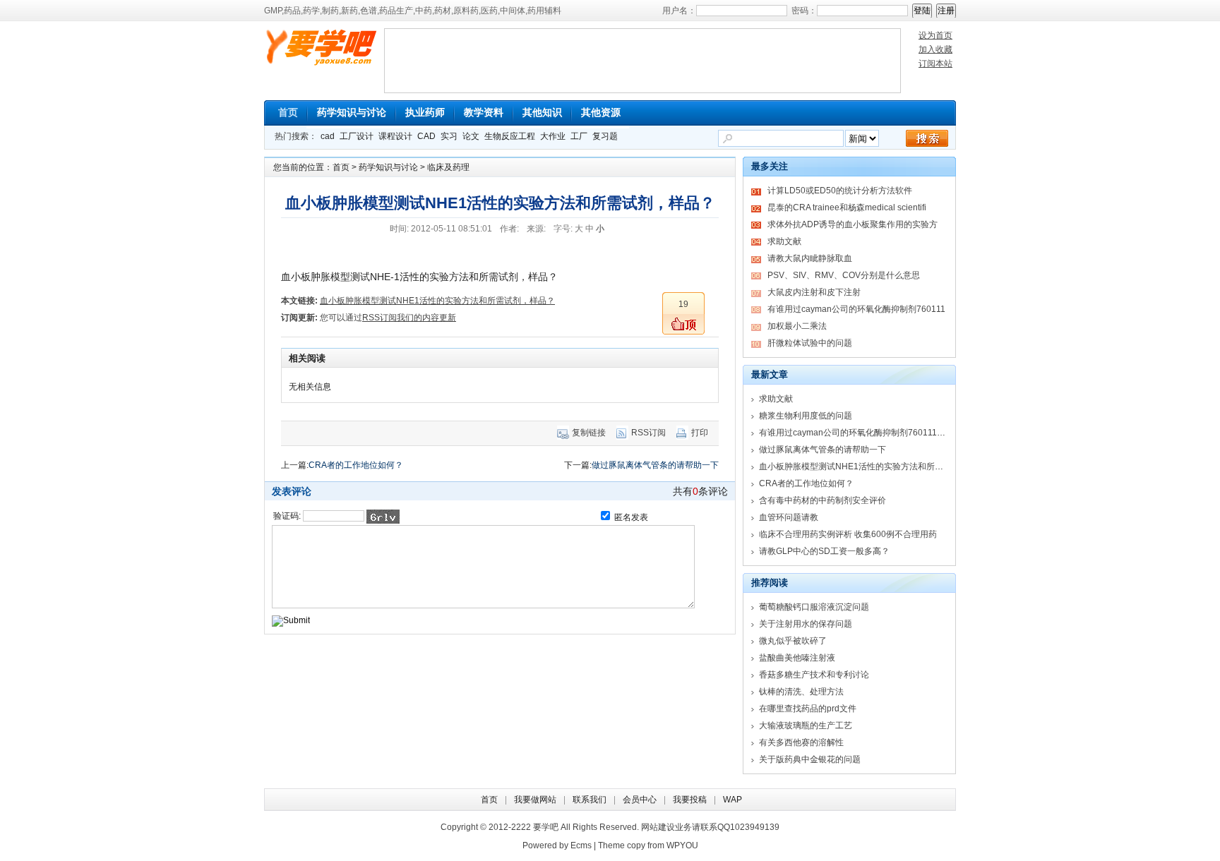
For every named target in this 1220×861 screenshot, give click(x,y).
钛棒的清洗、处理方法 (801, 692)
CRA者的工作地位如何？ (356, 465)
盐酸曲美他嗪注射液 (797, 658)
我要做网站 (535, 800)
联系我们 (589, 800)
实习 (449, 136)
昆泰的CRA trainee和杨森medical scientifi (846, 207)
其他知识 (542, 112)
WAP (732, 800)
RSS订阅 (648, 433)
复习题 (605, 136)
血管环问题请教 (788, 517)
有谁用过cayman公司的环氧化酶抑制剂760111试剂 (856, 433)
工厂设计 (356, 136)
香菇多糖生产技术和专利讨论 (814, 675)
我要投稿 (690, 800)
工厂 (578, 136)
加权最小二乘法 (797, 326)
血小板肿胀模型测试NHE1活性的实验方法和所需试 (855, 466)
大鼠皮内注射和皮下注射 (814, 292)
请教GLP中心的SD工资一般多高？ (824, 551)
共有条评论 (700, 491)
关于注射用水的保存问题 (805, 624)
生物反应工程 (509, 136)
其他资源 (601, 112)
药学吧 (324, 49)
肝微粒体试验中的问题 (809, 343)
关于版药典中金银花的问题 (810, 759)
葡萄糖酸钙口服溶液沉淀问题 (814, 607)
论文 (470, 136)
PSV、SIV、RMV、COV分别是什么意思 (843, 275)
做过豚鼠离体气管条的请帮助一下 (655, 465)
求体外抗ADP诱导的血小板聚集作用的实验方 (852, 224)
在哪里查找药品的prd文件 (807, 709)
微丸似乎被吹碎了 (793, 641)
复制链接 (589, 433)
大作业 (553, 136)
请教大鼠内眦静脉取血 (809, 258)
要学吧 (545, 827)
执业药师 (425, 112)
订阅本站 (935, 63)
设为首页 (935, 35)
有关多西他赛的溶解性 (801, 742)
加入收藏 (935, 49)
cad (328, 136)
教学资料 (483, 112)
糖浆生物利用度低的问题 (805, 416)
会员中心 (640, 800)
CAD (426, 136)
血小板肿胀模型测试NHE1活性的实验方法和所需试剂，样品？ (437, 301)
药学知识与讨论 (351, 112)
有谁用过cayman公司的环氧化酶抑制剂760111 (856, 309)
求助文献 (784, 241)
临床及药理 (448, 167)
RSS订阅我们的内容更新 (409, 318)
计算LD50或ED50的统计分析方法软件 (839, 190)
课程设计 (395, 136)
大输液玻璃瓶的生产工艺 (805, 725)
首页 (288, 112)
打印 (699, 433)
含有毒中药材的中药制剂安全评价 (822, 500)
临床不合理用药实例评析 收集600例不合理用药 (848, 534)
